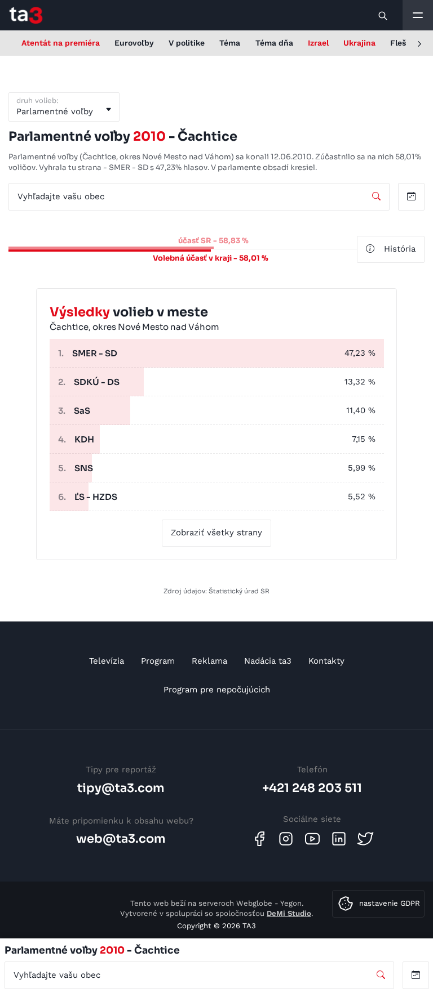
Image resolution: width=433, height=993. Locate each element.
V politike (187, 42)
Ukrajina (359, 42)
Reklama (209, 661)
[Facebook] (259, 839)
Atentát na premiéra (60, 42)
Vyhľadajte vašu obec (60, 196)
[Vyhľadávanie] (383, 15)
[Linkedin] (339, 839)
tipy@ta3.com (121, 788)
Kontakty (326, 661)
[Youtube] (312, 839)
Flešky (402, 42)
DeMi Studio (289, 913)
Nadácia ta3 (267, 661)
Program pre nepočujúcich (217, 690)
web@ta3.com (121, 838)
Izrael (318, 42)
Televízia (106, 661)
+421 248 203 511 (312, 788)
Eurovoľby (134, 42)
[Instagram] (286, 839)
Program (158, 661)
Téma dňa (274, 42)
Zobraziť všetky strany (216, 532)
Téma (229, 42)
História (400, 249)
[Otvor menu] (418, 15)
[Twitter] (365, 839)
